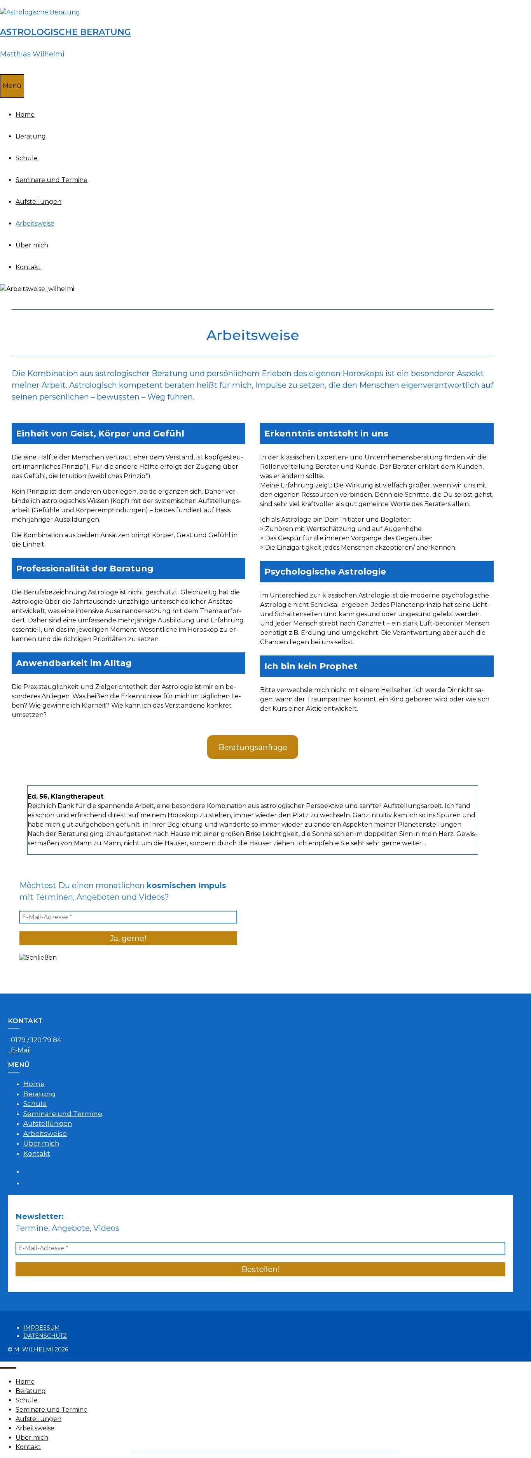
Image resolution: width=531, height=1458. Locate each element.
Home (25, 114)
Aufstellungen (38, 201)
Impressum (41, 1327)
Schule (27, 158)
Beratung (31, 136)
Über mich (32, 245)
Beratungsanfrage (252, 747)
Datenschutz (45, 1335)
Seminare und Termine (51, 180)
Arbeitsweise (35, 223)
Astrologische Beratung (65, 32)
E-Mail (19, 1050)
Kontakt (28, 267)
